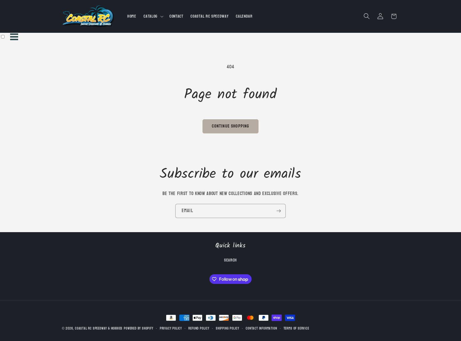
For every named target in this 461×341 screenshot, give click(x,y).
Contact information (261, 328)
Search (230, 260)
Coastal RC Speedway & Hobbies (98, 328)
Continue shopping (230, 126)
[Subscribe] (278, 211)
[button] (153, 16)
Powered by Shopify (138, 328)
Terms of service (296, 328)
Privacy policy (171, 328)
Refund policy (198, 328)
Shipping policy (227, 328)
